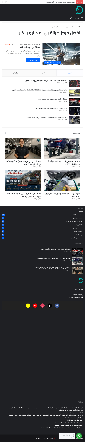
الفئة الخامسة (78, 231)
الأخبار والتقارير (77, 224)
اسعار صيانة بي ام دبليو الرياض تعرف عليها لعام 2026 (59, 2)
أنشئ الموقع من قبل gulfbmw (44, 438)
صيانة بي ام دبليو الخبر (29, 47)
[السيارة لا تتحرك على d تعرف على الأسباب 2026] (74, 102)
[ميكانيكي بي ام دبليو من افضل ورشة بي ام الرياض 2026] (23, 148)
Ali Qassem (35, 44)
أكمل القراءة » (33, 60)
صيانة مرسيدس (77, 218)
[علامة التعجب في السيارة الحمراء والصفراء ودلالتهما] (74, 111)
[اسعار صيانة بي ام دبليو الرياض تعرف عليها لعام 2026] (62, 148)
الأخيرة (43, 73)
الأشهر (70, 73)
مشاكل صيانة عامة (76, 214)
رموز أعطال (78, 234)
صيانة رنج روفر (77, 228)
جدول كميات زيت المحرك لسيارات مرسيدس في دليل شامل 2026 (47, 117)
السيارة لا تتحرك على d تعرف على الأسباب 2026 (52, 99)
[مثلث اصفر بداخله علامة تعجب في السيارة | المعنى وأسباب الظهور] (74, 83)
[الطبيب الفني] (79, 10)
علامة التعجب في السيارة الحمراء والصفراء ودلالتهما (51, 108)
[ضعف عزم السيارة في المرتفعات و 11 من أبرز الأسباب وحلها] (23, 180)
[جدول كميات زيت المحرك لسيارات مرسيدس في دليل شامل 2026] (74, 120)
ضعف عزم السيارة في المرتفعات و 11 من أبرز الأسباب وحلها (24, 194)
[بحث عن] (75, 18)
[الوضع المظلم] (71, 18)
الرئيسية (76, 26)
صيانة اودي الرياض (76, 238)
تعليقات (15, 73)
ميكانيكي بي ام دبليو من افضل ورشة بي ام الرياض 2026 (23, 162)
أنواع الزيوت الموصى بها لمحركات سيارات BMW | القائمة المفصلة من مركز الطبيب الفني (39, 90)
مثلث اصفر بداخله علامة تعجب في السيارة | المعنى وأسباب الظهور (46, 80)
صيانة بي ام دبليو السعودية (74, 221)
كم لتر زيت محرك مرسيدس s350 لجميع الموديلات (63, 194)
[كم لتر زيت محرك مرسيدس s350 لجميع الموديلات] (62, 180)
